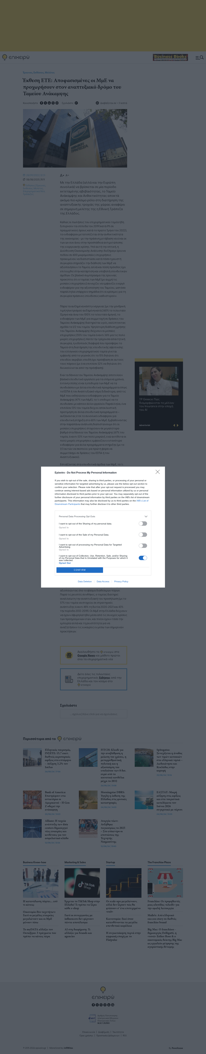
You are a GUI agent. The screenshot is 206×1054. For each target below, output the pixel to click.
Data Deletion (85, 581)
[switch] (143, 523)
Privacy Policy (121, 581)
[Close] (159, 473)
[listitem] (103, 516)
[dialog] (103, 527)
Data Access (103, 581)
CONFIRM (80, 570)
